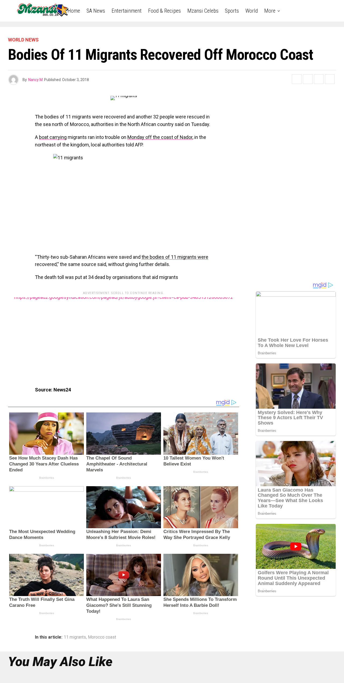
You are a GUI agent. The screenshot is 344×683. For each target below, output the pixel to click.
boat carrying (53, 137)
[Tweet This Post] (308, 79)
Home (73, 11)
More (269, 11)
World (251, 11)
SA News (96, 11)
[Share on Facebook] (297, 79)
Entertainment (127, 11)
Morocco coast (102, 637)
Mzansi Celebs (202, 11)
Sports (232, 11)
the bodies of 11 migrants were (175, 257)
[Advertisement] (123, 335)
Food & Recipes (164, 11)
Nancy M (35, 80)
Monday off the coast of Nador (159, 137)
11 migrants (75, 637)
